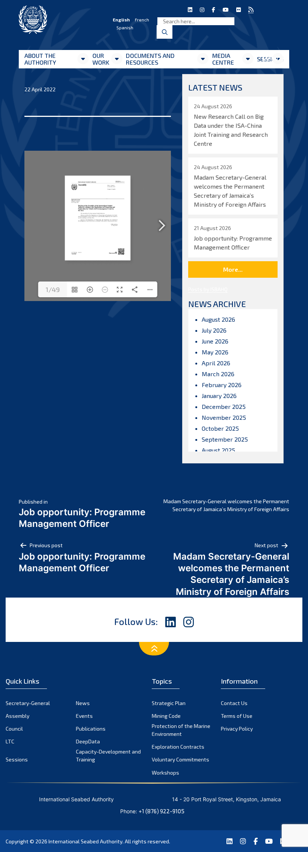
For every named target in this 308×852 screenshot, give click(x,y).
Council (14, 728)
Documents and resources (150, 59)
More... (233, 269)
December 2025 (224, 406)
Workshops (165, 772)
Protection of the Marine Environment (181, 730)
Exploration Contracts (178, 746)
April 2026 (216, 362)
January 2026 (219, 395)
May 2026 (215, 352)
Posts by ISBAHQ (208, 289)
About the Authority (40, 59)
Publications (91, 728)
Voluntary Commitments (180, 759)
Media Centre (223, 59)
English (121, 19)
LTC (10, 741)
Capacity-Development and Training (108, 755)
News (83, 703)
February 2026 (222, 384)
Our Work (100, 59)
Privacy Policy (237, 728)
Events (84, 716)
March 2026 (218, 373)
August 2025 (218, 450)
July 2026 (214, 330)
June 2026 (215, 341)
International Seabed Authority (85, 841)
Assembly (17, 716)
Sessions (17, 759)
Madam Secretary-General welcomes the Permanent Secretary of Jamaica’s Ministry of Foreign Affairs (226, 505)
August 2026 (218, 319)
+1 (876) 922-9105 (161, 811)
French (142, 19)
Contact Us (234, 703)
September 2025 (225, 439)
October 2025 (220, 428)
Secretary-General (28, 703)
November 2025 (224, 417)
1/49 (52, 289)
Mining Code (166, 716)
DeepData (88, 741)
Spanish (124, 27)
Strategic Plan (169, 703)
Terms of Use (236, 716)
